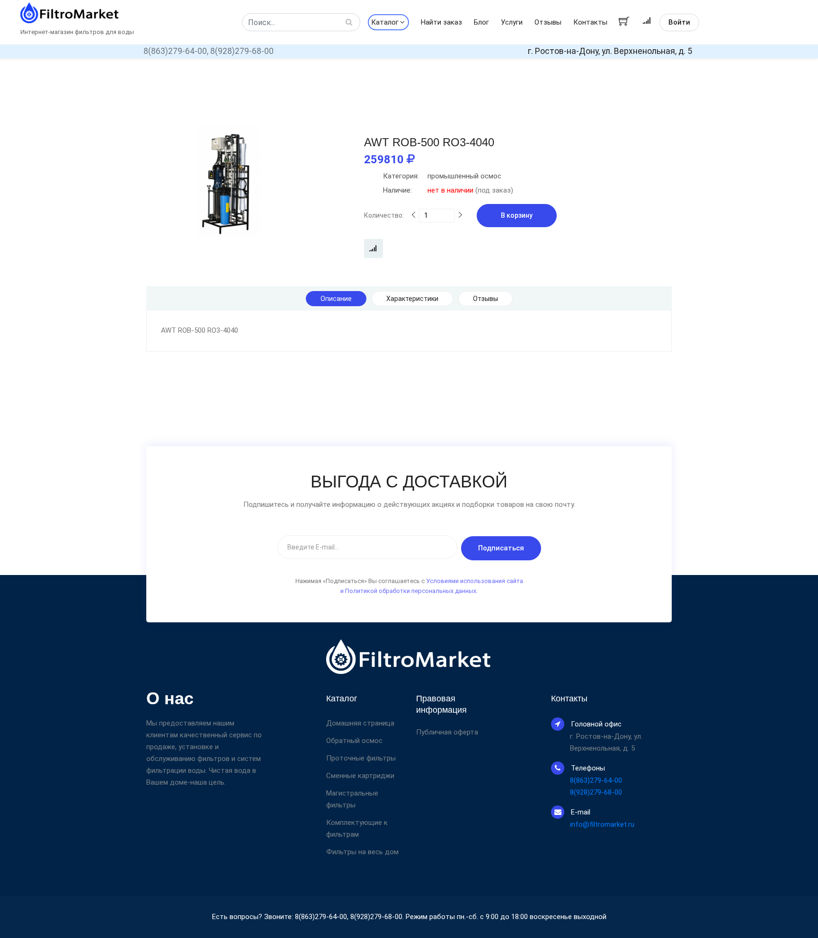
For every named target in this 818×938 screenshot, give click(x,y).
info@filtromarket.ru (602, 824)
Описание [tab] (336, 298)
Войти (679, 22)
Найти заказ (441, 22)
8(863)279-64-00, (175, 51)
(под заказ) (448, 190)
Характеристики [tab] (412, 298)
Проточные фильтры (361, 758)
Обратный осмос (354, 740)
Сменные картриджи (360, 775)
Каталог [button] (385, 22)
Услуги (512, 22)
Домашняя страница (360, 723)
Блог (481, 22)
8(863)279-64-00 (596, 780)
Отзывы (547, 22)
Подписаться (501, 548)
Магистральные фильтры (352, 799)
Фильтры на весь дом (362, 852)
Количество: (384, 215)
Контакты (590, 22)
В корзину (517, 215)
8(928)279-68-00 (242, 51)
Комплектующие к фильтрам (357, 828)
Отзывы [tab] (485, 298)
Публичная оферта (447, 732)
